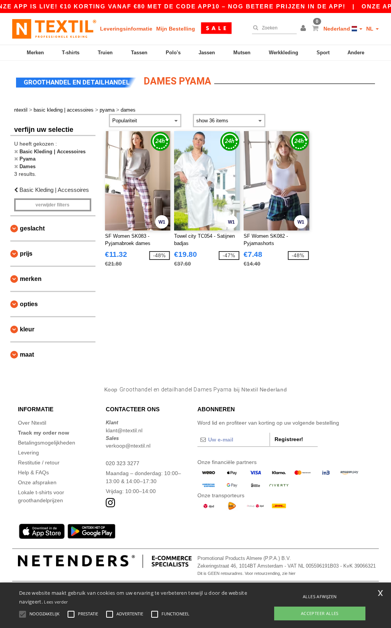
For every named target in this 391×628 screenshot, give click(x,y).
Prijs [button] (26, 253)
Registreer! (289, 439)
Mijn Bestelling (175, 29)
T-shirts (70, 52)
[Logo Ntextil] (54, 28)
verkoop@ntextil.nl (128, 446)
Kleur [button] (27, 329)
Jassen (207, 52)
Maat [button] (27, 354)
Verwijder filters (52, 205)
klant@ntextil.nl (124, 430)
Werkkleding (283, 52)
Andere (355, 52)
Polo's (173, 52)
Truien (105, 52)
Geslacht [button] (32, 228)
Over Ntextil (32, 423)
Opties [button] (29, 304)
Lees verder (56, 602)
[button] (304, 29)
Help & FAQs (33, 472)
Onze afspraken (37, 482)
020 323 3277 (122, 463)
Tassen (139, 52)
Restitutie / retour (39, 462)
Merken (35, 52)
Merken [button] (31, 279)
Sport (323, 52)
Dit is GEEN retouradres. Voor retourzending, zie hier (246, 573)
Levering (28, 452)
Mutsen (241, 52)
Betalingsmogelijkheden (46, 443)
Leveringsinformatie (126, 29)
